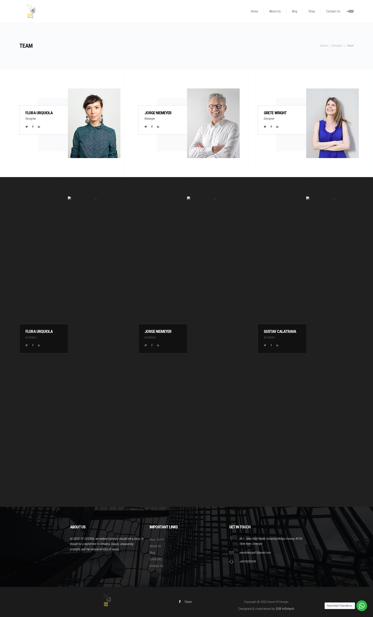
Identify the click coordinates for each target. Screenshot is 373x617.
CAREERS (156, 559)
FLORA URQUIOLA (39, 113)
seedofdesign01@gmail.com (255, 552)
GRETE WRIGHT (275, 113)
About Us (155, 546)
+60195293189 (248, 561)
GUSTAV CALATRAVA (280, 331)
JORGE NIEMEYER (158, 113)
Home (324, 46)
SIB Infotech (285, 609)
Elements (337, 46)
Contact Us (156, 566)
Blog (152, 553)
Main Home (157, 539)
